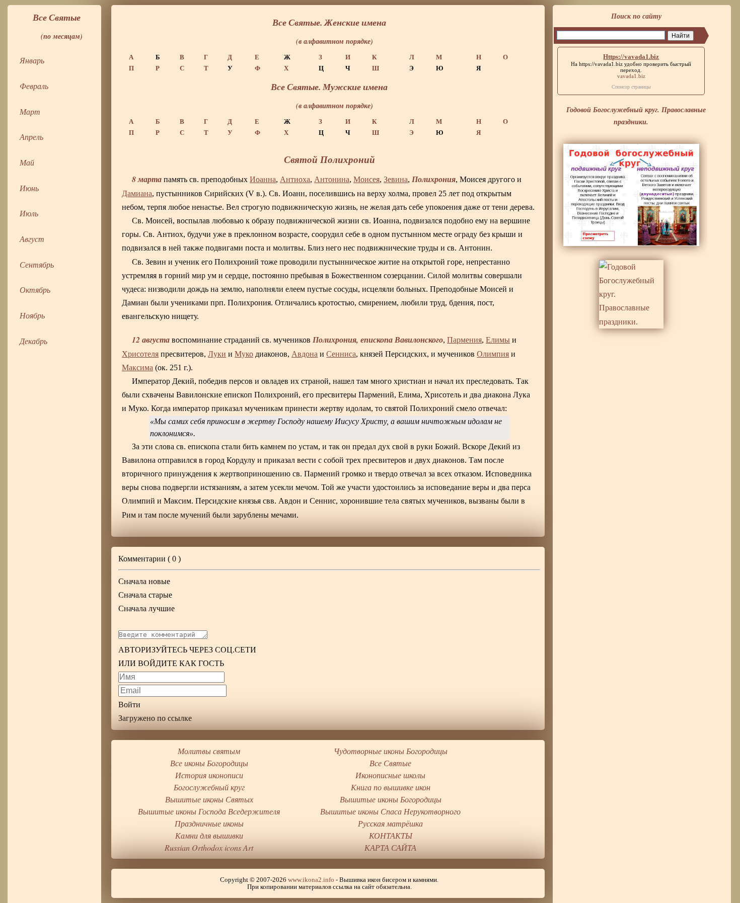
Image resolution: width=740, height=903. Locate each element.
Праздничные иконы (209, 823)
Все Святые (390, 763)
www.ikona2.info (311, 879)
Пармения (464, 340)
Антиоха (295, 179)
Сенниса (341, 354)
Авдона (304, 354)
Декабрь (33, 341)
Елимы (498, 340)
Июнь (29, 188)
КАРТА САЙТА (390, 847)
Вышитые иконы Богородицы (390, 799)
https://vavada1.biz (601, 64)
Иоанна (263, 179)
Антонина (331, 179)
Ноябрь (32, 315)
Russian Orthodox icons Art (209, 847)
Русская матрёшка (390, 823)
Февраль (34, 85)
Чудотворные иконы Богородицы (391, 751)
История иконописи (209, 775)
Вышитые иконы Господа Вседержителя (209, 811)
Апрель (31, 136)
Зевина (396, 179)
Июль (29, 213)
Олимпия (493, 354)
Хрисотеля (140, 354)
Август (32, 238)
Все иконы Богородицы (209, 763)
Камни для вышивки (209, 835)
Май (27, 162)
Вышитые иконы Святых (209, 799)
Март (30, 111)
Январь (32, 60)
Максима (137, 367)
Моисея (366, 179)
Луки (217, 354)
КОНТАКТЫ (390, 835)
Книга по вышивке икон (390, 787)
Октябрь (35, 289)
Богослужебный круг (209, 787)
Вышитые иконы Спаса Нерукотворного (390, 811)
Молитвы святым (209, 751)
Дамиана (137, 193)
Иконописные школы (390, 775)
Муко (244, 354)
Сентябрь (37, 264)
